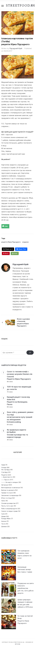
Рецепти (4, 475)
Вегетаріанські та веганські (10, 487)
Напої (3, 501)
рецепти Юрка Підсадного (11, 242)
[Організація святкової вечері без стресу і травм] (8, 573)
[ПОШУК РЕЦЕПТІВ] (30, 352)
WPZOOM (17, 644)
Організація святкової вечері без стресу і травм (25, 569)
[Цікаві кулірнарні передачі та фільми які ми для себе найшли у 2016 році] (8, 606)
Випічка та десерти (8, 490)
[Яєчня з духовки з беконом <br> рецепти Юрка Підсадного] (10, 322)
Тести (3, 524)
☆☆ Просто (5, 480)
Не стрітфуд (5, 469)
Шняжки (4, 526)
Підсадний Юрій (15, 48)
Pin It (6, 253)
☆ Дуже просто (6, 477)
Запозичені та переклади (9, 495)
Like (6, 226)
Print (15, 253)
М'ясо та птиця (6, 498)
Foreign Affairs (6, 518)
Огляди (3, 467)
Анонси (3, 521)
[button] (2, 6)
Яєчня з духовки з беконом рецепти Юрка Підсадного (23, 322)
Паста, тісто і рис (7, 506)
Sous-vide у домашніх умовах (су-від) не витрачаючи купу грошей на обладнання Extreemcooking (20, 417)
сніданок (25, 242)
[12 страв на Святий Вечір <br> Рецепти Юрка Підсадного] (8, 622)
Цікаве (3, 516)
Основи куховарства (8, 503)
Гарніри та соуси (7, 493)
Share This (22, 249)
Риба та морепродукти (9, 508)
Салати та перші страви (9, 511)
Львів (3, 465)
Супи (3, 514)
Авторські (4, 485)
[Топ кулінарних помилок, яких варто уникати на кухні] (8, 557)
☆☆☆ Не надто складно (9, 482)
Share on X (9, 249)
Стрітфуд (4, 472)
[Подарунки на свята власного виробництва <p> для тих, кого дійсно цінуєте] (8, 589)
